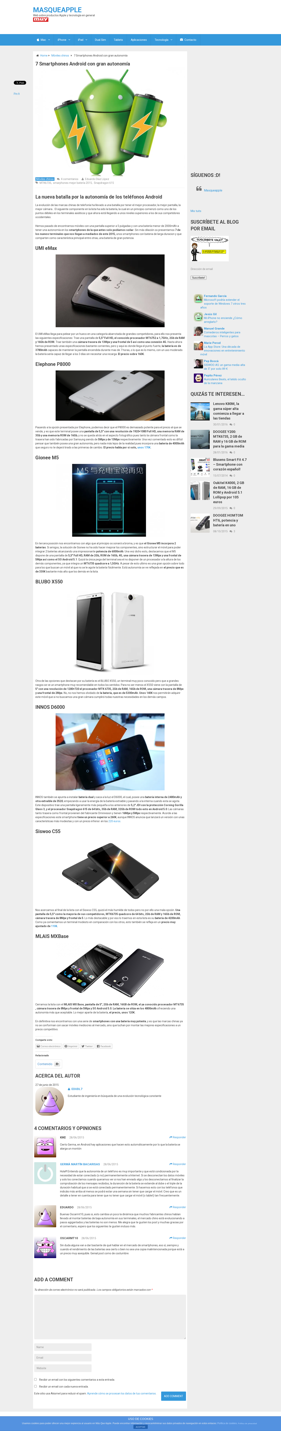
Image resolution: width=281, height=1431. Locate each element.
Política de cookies (227, 1423)
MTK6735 (45, 182)
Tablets (118, 40)
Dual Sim (100, 40)
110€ (54, 926)
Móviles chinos (60, 55)
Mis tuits (196, 211)
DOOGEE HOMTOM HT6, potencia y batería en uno (228, 520)
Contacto (190, 40)
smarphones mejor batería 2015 (72, 182)
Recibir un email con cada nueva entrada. (64, 1386)
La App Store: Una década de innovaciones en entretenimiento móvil (222, 350)
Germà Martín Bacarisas (80, 1164)
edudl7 (76, 1089)
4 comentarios (69, 179)
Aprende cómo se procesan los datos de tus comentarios (121, 1393)
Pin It (17, 93)
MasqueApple (57, 10)
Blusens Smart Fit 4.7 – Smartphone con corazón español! (230, 464)
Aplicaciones (139, 40)
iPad (80, 40)
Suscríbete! (198, 277)
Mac (43, 40)
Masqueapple (213, 190)
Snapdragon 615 (104, 182)
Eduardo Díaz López (97, 179)
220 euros (114, 821)
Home (44, 55)
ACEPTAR (140, 1427)
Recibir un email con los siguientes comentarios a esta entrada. (77, 1379)
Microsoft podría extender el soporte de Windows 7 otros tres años (223, 303)
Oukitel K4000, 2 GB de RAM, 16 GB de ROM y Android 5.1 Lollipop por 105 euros (228, 492)
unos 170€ (143, 447)
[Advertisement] (219, 108)
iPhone (62, 40)
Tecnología (161, 40)
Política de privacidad (247, 1423)
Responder (179, 1137)
